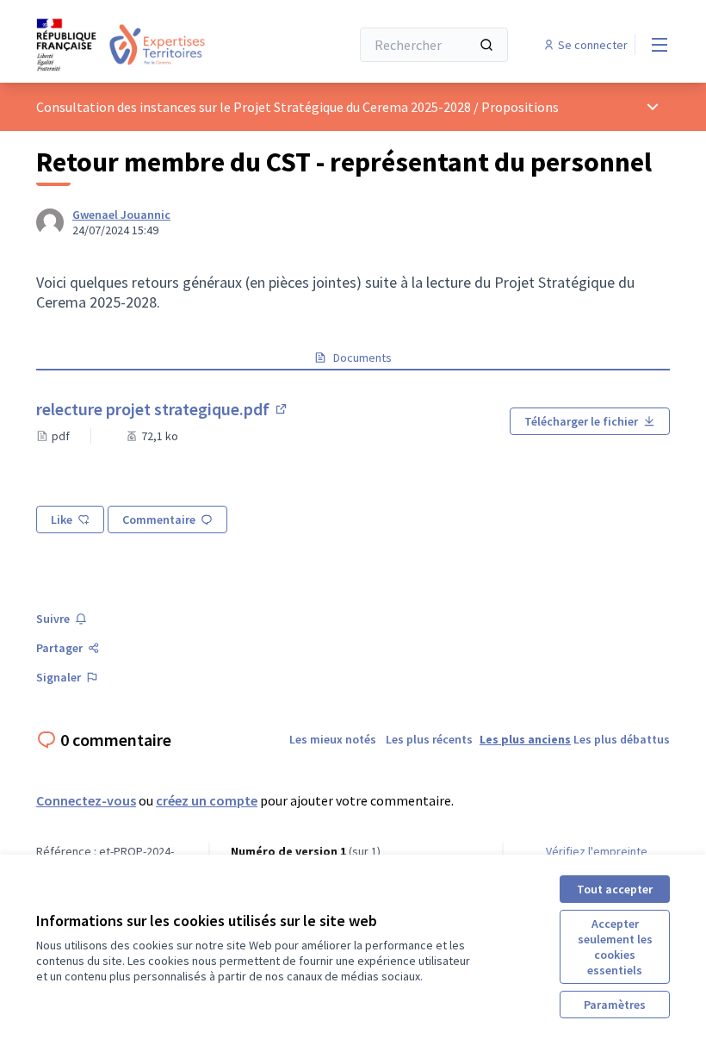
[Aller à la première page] (150, 44)
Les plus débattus (621, 739)
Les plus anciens (525, 739)
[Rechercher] (486, 44)
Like (61, 519)
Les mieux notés (332, 739)
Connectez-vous (86, 800)
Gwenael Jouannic (121, 214)
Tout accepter (615, 889)
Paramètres (615, 1004)
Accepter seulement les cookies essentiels (615, 947)
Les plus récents (429, 739)
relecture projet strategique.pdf (162, 409)
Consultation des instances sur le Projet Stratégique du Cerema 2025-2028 (253, 106)
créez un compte (206, 800)
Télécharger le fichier (581, 421)
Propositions (520, 106)
